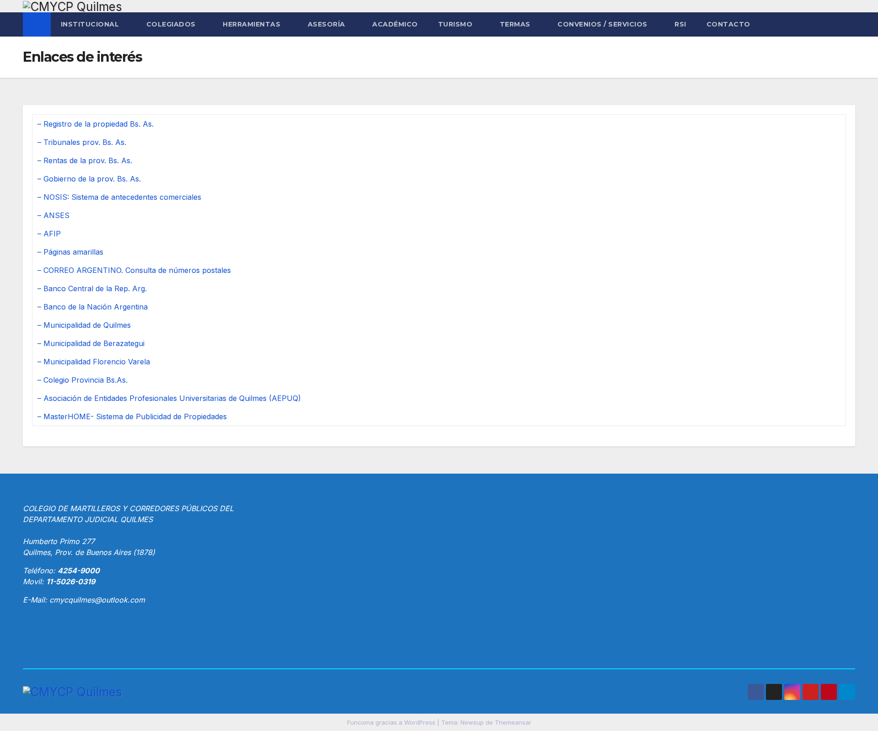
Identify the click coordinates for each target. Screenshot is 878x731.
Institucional (91, 24)
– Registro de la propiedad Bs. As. (95, 123)
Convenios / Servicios (603, 24)
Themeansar (513, 722)
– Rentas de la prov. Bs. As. (84, 160)
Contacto (728, 24)
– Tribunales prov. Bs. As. (81, 142)
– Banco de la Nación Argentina (92, 306)
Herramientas (253, 24)
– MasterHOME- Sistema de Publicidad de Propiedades (132, 416)
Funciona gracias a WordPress (392, 722)
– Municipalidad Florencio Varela (93, 361)
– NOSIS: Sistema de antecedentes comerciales (119, 197)
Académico (395, 24)
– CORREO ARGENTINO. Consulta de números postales (134, 270)
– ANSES (53, 215)
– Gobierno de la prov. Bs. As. (89, 178)
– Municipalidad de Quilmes (84, 325)
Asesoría (328, 24)
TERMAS (516, 24)
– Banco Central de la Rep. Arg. (92, 288)
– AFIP (49, 233)
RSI (680, 24)
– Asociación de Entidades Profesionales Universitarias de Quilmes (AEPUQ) (169, 398)
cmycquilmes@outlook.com (97, 599)
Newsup (472, 722)
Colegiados (172, 24)
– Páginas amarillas (70, 251)
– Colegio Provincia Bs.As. (82, 379)
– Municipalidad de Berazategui (91, 343)
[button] (848, 24)
